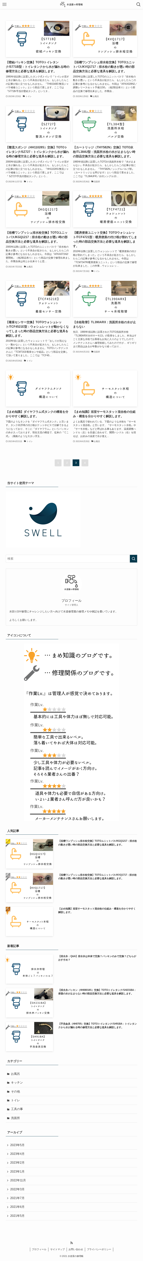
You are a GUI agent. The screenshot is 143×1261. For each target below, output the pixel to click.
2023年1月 (17, 1171)
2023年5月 (17, 1145)
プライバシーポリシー (99, 1249)
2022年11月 (18, 1180)
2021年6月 (17, 1206)
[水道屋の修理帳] (71, 4)
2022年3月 (17, 1189)
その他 (15, 1091)
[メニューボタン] (4, 4)
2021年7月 (17, 1198)
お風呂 (15, 1073)
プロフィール (39, 1249)
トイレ (15, 1100)
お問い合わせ (76, 1249)
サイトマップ (57, 1249)
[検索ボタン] (138, 4)
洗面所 (15, 1118)
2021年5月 (17, 1215)
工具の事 (17, 1109)
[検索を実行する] (133, 559)
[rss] (71, 1243)
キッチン (17, 1082)
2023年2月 (17, 1162)
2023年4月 (17, 1153)
